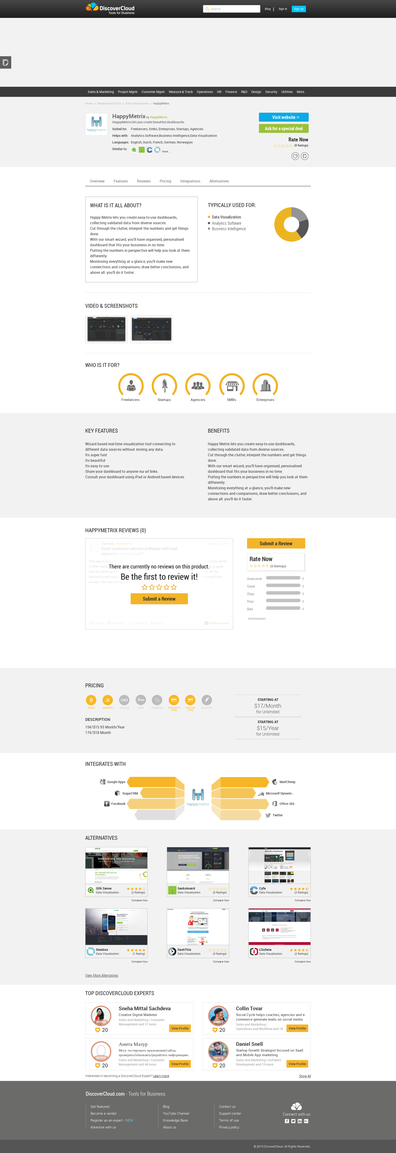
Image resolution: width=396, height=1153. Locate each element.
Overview (97, 181)
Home (89, 103)
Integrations (190, 181)
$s (113, 9)
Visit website (283, 117)
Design (256, 92)
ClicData (265, 949)
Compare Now (140, 900)
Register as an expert (112, 1120)
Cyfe (262, 888)
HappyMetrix (158, 117)
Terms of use (229, 1120)
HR (219, 92)
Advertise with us (103, 1127)
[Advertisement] (198, 52)
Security (271, 92)
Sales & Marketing (101, 92)
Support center (230, 1113)
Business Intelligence (229, 228)
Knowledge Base (175, 1120)
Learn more (161, 1076)
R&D (244, 92)
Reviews (144, 181)
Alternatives (219, 181)
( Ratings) (301, 145)
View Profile (180, 1028)
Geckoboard (186, 888)
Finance (231, 92)
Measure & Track (181, 92)
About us (169, 1127)
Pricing (165, 181)
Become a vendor (104, 1113)
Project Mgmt (128, 92)
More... (166, 151)
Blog (268, 9)
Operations (205, 92)
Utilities (287, 92)
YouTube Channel (176, 1113)
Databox (102, 949)
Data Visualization (226, 217)
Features (121, 181)
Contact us (227, 1106)
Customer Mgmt (153, 92)
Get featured (100, 1106)
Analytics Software (226, 223)
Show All (305, 1076)
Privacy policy (229, 1127)
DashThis (184, 949)
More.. (301, 92)
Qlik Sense (103, 888)
